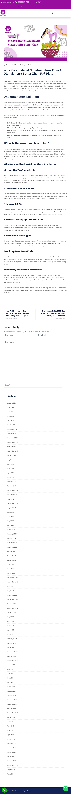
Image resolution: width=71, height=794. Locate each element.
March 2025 (11, 477)
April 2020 (10, 630)
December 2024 (12, 490)
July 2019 (10, 669)
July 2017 (10, 774)
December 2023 (12, 543)
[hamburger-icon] (52, 13)
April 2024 (10, 525)
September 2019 (12, 660)
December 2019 (12, 647)
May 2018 (10, 730)
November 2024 (12, 495)
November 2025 (12, 442)
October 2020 (11, 604)
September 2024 (12, 503)
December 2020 (12, 595)
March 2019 (11, 687)
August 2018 (11, 717)
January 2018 (11, 748)
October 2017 (11, 761)
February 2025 (12, 481)
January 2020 (11, 643)
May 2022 (10, 591)
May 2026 (10, 416)
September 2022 (12, 582)
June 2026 (10, 412)
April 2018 (10, 735)
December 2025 (12, 438)
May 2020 (10, 625)
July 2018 (10, 722)
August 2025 (11, 455)
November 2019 (12, 652)
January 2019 (11, 695)
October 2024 (11, 499)
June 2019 (10, 673)
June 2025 (10, 464)
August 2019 (11, 665)
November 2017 (12, 756)
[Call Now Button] (4, 790)
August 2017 (11, 770)
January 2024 (11, 538)
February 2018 (11, 743)
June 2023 (10, 569)
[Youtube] (21, 6)
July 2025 (10, 460)
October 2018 (11, 708)
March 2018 (11, 739)
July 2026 (10, 407)
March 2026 (11, 425)
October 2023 (11, 551)
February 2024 (12, 534)
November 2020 (12, 599)
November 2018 (12, 704)
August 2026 (11, 403)
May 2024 (10, 521)
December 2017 (12, 752)
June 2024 (10, 516)
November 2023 (12, 547)
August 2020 (11, 612)
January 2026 (11, 433)
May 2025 (10, 468)
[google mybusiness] (18, 6)
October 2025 (11, 447)
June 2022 (10, 586)
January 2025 (11, 486)
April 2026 (10, 420)
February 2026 (12, 429)
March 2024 (11, 529)
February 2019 (11, 691)
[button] (65, 788)
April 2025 (10, 473)
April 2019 (10, 682)
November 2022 (12, 577)
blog (23, 65)
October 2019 (11, 656)
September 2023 (12, 556)
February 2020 (12, 639)
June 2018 (10, 726)
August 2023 (11, 560)
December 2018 (12, 700)
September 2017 (12, 765)
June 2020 (10, 621)
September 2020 (12, 608)
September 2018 (12, 713)
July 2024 (10, 512)
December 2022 (12, 573)
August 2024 (11, 508)
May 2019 (10, 678)
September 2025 (12, 451)
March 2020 (11, 634)
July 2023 (10, 564)
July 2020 (10, 617)
